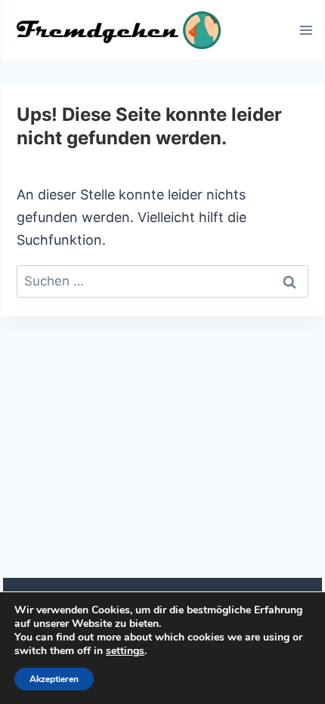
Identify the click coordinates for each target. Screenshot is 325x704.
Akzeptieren (54, 679)
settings (125, 651)
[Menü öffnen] (306, 30)
